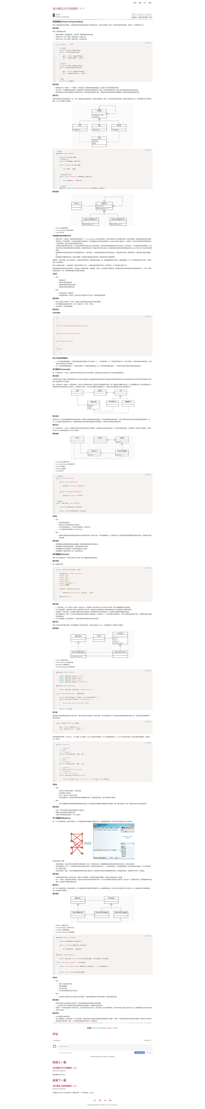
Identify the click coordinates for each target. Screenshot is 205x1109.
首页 (135, 3)
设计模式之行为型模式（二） (65, 1068)
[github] (100, 1100)
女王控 (98, 1104)
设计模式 (141, 15)
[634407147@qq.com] (110, 1100)
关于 (145, 3)
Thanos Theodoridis (112, 1104)
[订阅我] (105, 1100)
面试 (134, 15)
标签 (140, 3)
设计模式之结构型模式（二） (65, 1086)
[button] (94, 1028)
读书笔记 (148, 15)
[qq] (95, 1100)
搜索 (150, 3)
